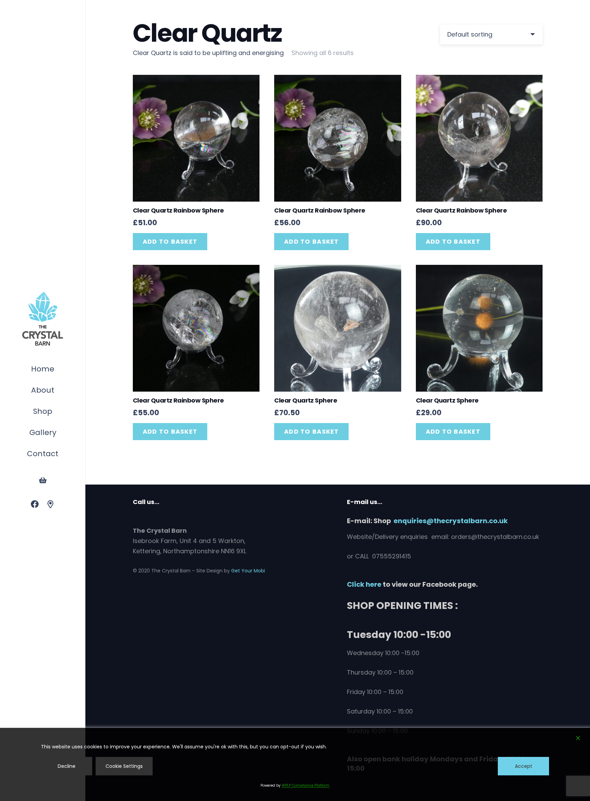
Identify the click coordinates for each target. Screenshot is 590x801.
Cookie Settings (124, 766)
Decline (66, 766)
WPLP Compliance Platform (305, 785)
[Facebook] (35, 505)
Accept (523, 766)
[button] (55, 412)
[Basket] (42, 480)
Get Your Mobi (248, 570)
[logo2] (43, 319)
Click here (364, 584)
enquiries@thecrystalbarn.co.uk (451, 521)
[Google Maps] (51, 505)
